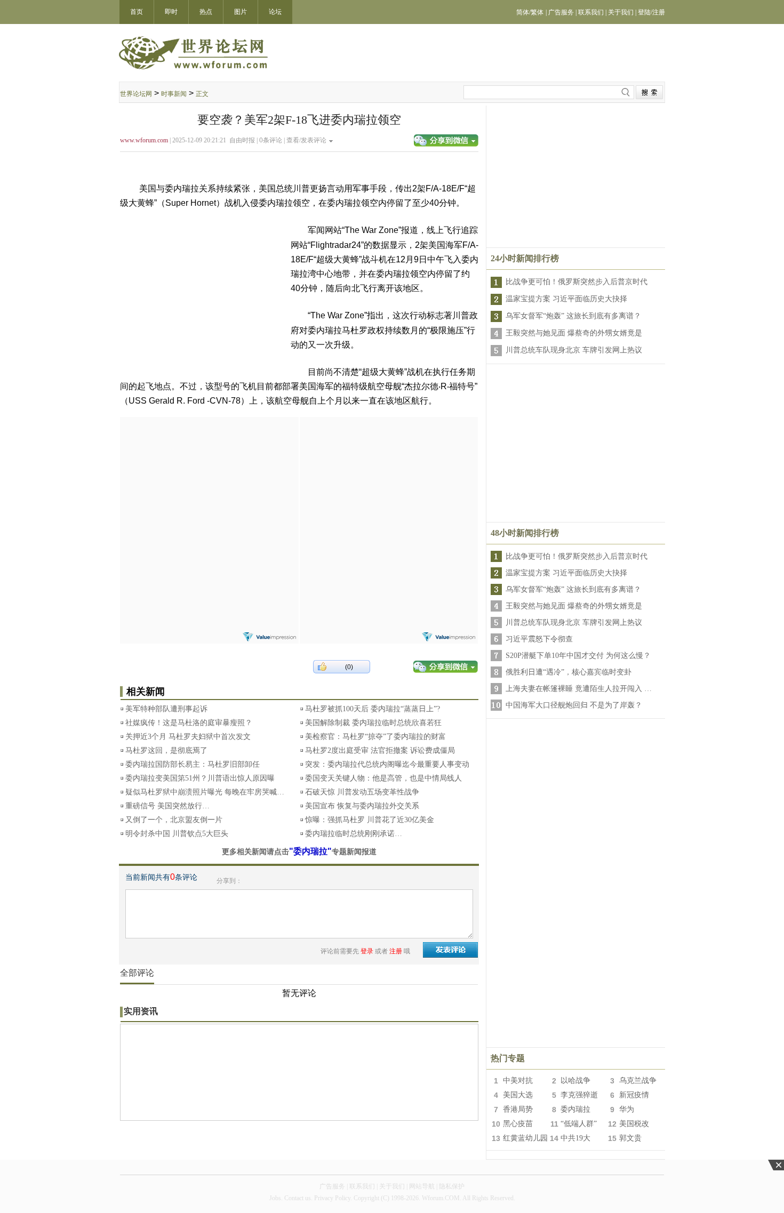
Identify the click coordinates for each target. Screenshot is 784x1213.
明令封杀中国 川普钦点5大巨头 (176, 834)
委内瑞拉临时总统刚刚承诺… (353, 834)
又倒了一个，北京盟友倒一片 (173, 820)
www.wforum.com (144, 140)
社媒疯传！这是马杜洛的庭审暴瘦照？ (188, 723)
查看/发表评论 (306, 140)
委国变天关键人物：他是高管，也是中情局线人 (383, 778)
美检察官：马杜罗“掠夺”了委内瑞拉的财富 (375, 737)
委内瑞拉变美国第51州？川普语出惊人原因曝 (200, 778)
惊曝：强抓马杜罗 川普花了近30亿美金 (369, 820)
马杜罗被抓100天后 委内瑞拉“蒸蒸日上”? (372, 709)
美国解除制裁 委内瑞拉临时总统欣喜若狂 (373, 723)
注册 (395, 951)
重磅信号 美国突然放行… (167, 806)
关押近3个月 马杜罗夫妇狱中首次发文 (188, 737)
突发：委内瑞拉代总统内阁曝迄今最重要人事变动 (387, 764)
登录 (367, 951)
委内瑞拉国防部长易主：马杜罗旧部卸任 (192, 764)
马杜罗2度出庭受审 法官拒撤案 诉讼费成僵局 (380, 750)
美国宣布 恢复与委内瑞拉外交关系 (362, 806)
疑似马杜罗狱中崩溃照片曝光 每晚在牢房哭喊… (204, 792)
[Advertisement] (209, 483)
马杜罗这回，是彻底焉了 (166, 750)
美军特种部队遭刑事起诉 (166, 709)
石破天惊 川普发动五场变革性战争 (362, 792)
